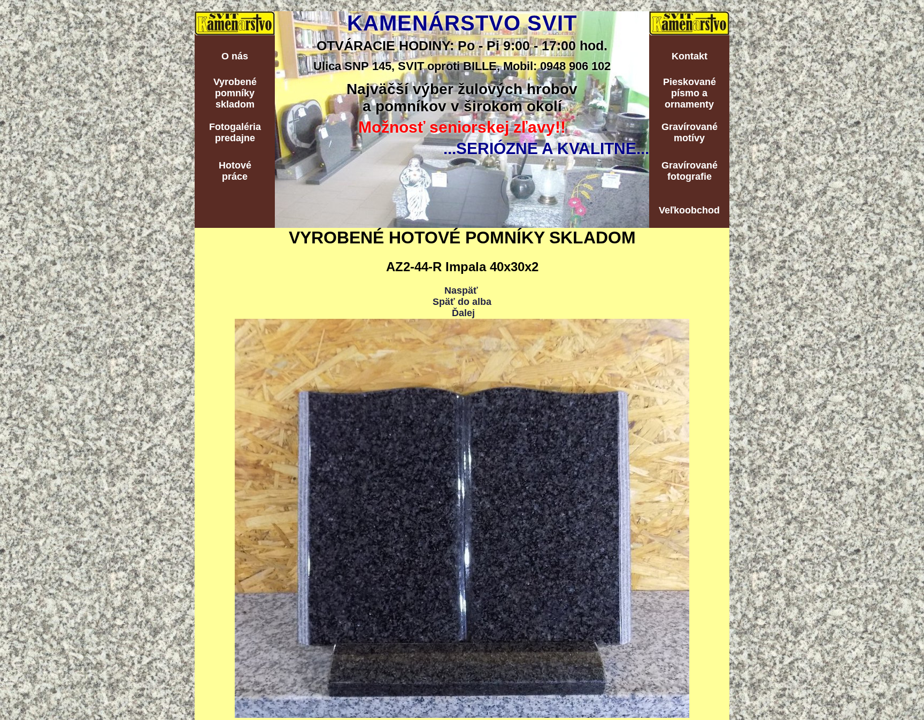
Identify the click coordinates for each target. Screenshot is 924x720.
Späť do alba (462, 301)
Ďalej (463, 313)
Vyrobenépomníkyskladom (235, 93)
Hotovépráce (235, 171)
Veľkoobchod (689, 210)
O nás (234, 56)
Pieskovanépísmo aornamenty (689, 93)
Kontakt (689, 56)
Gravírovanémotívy (689, 132)
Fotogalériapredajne (235, 132)
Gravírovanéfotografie (689, 171)
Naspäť (461, 290)
